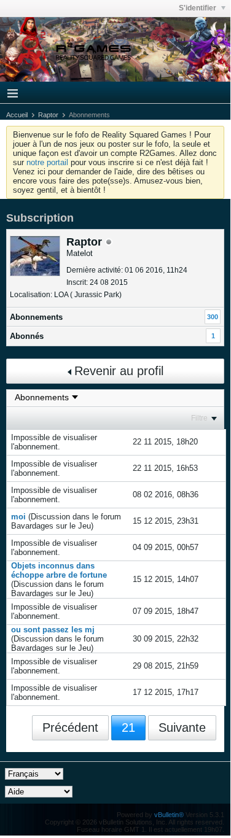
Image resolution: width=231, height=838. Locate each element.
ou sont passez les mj (53, 629)
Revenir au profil (118, 371)
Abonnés (27, 336)
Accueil (17, 114)
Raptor (48, 114)
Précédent (70, 727)
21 (128, 727)
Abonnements (36, 317)
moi (18, 516)
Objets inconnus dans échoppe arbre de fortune (59, 570)
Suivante (182, 727)
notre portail (47, 162)
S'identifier (198, 8)
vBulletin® (169, 814)
